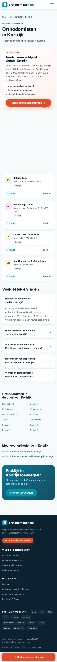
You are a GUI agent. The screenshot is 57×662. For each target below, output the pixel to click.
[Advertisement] (28, 140)
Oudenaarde (37, 419)
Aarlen (31, 622)
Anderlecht (32, 628)
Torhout (34, 430)
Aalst (50, 612)
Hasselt (15, 617)
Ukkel (34, 612)
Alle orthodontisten (10, 555)
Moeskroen (8, 409)
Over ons (6, 584)
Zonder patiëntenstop (12, 565)
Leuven (7, 628)
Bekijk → (47, 193)
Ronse (6, 425)
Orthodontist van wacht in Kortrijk (23, 451)
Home (4, 17)
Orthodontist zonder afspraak (15, 589)
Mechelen (26, 617)
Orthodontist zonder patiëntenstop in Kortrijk (29, 456)
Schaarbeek (19, 628)
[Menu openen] (52, 4)
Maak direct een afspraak (26, 102)
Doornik (34, 425)
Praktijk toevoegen (21, 492)
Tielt (5, 419)
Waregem (35, 409)
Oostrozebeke (9, 414)
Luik (42, 612)
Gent (6, 617)
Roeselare (35, 414)
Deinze (6, 430)
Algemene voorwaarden (13, 594)
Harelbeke (8, 404)
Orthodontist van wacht (18, 540)
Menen (34, 404)
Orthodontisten (16, 17)
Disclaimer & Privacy (11, 599)
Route (12, 193)
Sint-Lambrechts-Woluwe (14, 622)
